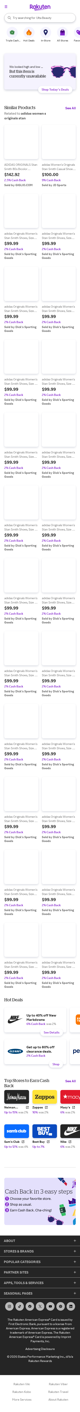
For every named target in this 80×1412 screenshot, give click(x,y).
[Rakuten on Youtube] (50, 1306)
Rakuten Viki (21, 1384)
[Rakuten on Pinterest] (60, 1306)
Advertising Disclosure (40, 1349)
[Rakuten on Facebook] (30, 1306)
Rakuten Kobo (21, 1392)
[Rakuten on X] (40, 1306)
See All (70, 108)
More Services (21, 1399)
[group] (21, 156)
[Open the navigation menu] (6, 6)
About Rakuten (58, 1399)
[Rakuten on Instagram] (9, 1306)
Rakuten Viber (58, 1384)
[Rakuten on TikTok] (19, 1306)
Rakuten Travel (58, 1392)
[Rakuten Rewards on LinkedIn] (71, 1306)
